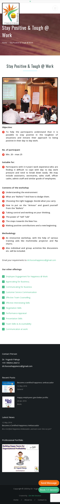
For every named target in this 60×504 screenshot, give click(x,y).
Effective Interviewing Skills (18, 302)
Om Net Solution (35, 496)
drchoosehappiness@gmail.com (41, 260)
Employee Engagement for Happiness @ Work (27, 276)
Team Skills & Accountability (18, 323)
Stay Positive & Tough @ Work (21, 43)
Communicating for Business (19, 287)
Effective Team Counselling (18, 297)
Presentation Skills (14, 318)
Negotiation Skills (13, 308)
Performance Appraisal (16, 313)
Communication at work (17, 329)
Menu (55, 8)
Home (4, 43)
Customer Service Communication (21, 292)
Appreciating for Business (17, 281)
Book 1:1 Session (49, 489)
